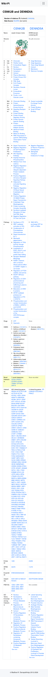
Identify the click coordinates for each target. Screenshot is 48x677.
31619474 (23, 327)
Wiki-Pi (5, 3)
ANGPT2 (14, 397)
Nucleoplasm (17, 69)
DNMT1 (13, 440)
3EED (13, 587)
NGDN (23, 482)
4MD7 (22, 587)
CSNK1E (14, 430)
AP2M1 (13, 399)
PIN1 (19, 494)
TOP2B (24, 539)
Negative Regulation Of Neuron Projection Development (37, 147)
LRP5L (22, 474)
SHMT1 (20, 525)
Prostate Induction (37, 603)
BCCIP (22, 403)
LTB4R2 (14, 476)
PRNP (19, 508)
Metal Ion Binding (19, 133)
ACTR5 (20, 393)
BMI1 (23, 405)
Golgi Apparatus (36, 63)
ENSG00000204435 (17, 573)
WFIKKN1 (14, 553)
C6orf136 (23, 407)
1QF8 (21, 585)
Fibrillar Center (18, 63)
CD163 (18, 414)
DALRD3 (19, 436)
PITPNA (24, 494)
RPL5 (23, 519)
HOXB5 (13, 466)
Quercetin (16, 323)
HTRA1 (24, 466)
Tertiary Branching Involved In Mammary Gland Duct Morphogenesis (37, 642)
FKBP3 (13, 454)
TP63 (23, 541)
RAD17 (21, 512)
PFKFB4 (18, 492)
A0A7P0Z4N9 (33, 579)
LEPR (13, 474)
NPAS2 (13, 486)
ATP (14, 321)
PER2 (13, 492)
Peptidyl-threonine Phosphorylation (19, 159)
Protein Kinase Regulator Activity (19, 116)
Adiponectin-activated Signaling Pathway (19, 184)
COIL (22, 422)
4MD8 (13, 589)
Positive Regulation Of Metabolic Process (19, 645)
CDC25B (14, 416)
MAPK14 (14, 478)
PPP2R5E (21, 504)
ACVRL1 (14, 395)
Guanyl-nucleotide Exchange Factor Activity (36, 103)
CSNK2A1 (21, 430)
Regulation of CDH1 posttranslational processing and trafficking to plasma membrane (19, 283)
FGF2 (17, 452)
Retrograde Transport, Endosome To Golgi (37, 153)
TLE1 (25, 537)
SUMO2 (14, 533)
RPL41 (18, 519)
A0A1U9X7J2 (15, 579)
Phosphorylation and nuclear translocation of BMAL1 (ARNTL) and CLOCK (20, 304)
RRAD (20, 521)
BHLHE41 (14, 405)
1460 (13, 561)
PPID (23, 496)
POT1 (19, 496)
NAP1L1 (14, 482)
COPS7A (14, 426)
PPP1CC (14, 500)
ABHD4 (13, 391)
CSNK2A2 (14, 432)
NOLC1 (18, 484)
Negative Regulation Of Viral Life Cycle (19, 217)
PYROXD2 (14, 512)
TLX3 (13, 539)
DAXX (24, 436)
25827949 (16, 351)
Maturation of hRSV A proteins (19, 290)
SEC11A (24, 523)
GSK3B (24, 462)
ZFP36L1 (20, 383)
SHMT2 (13, 527)
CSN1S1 (19, 428)
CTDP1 (13, 434)
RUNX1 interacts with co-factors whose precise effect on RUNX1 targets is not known (20, 264)
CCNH (13, 414)
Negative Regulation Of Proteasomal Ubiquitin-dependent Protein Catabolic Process (19, 170)
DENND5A (36, 28)
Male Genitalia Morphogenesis (36, 608)
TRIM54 (14, 543)
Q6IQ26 (40, 579)
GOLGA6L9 (38, 391)
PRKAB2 (20, 506)
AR (43, 389)
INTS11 (13, 470)
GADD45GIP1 (20, 456)
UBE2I (24, 545)
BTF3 (18, 407)
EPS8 (13, 446)
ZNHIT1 (24, 557)
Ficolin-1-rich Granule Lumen (18, 96)
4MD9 (17, 589)
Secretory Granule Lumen (19, 88)
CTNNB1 (19, 434)
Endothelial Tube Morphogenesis (18, 203)
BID (19, 405)
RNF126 (23, 515)
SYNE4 (19, 533)
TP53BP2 (18, 541)
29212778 (40, 329)
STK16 (24, 531)
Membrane (34, 69)
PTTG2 (19, 510)
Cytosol (15, 73)
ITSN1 (22, 470)
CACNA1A (14, 409)
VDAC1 (13, 549)
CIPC (13, 422)
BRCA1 (13, 407)
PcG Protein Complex (17, 84)
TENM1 (19, 535)
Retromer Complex (37, 71)
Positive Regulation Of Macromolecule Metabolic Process (19, 629)
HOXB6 (19, 466)
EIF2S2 (13, 444)
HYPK (13, 468)
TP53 (13, 541)
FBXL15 (14, 450)
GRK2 (19, 462)
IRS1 (18, 470)
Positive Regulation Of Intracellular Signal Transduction (37, 617)
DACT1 (13, 436)
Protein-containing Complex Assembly (19, 207)
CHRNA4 (19, 420)
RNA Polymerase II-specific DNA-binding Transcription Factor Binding (20, 138)
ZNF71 (13, 557)
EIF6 (21, 444)
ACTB (19, 391)
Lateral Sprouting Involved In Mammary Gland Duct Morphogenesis (37, 598)
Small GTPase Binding (35, 110)
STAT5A (14, 531)
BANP (18, 403)
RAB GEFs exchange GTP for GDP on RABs (37, 224)
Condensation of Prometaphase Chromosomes (18, 230)
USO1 (17, 547)
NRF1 (23, 486)
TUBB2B (14, 545)
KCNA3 (20, 381)
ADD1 (19, 395)
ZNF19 (13, 555)
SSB (24, 529)
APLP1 (19, 399)
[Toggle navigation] (43, 3)
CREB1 (13, 428)
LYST (21, 476)
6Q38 (13, 591)
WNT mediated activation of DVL (18, 225)
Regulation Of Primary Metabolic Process (19, 601)
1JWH (17, 585)
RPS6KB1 (14, 521)
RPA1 (22, 517)
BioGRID (16, 21)
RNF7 (13, 517)
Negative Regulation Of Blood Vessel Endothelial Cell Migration (19, 191)
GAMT (13, 458)
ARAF (24, 399)
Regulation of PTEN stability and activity (19, 272)
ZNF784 (18, 557)
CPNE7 (20, 426)
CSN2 (24, 428)
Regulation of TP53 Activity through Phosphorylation (19, 244)
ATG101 (17, 401)
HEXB (13, 464)
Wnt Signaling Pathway (17, 155)
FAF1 (17, 448)
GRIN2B (14, 462)
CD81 (22, 414)
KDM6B (13, 472)
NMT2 (13, 484)
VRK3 (24, 549)
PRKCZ (13, 508)
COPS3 (19, 424)
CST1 (20, 432)
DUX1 (13, 442)
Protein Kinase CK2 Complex (19, 78)
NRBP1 (19, 486)
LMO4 (18, 474)
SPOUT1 (14, 529)
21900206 (31, 18)
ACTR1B (14, 393)
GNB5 (18, 460)
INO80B (24, 468)
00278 (13, 567)
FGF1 (13, 452)
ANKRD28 (21, 397)
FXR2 (13, 456)
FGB (23, 450)
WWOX (20, 553)
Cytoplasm (16, 71)
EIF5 (18, 444)
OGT (12, 490)
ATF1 (13, 401)
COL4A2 (14, 424)
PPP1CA (14, 498)
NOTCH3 (23, 484)
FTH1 (18, 454)
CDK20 (13, 418)
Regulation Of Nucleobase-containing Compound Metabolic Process (19, 637)
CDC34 (19, 416)
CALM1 (21, 409)
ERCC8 (23, 446)
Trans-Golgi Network (37, 65)
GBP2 (18, 458)
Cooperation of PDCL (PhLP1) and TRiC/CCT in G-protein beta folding (19, 251)
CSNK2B (19, 28)
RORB (18, 517)
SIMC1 (19, 527)
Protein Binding (18, 113)
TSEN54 (19, 543)
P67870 (13, 581)
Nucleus (16, 67)
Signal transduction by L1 (19, 235)
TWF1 (19, 545)
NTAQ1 (13, 488)
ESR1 (13, 448)
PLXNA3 (14, 496)
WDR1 (13, 551)
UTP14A (22, 547)
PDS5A (17, 490)
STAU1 (19, 531)
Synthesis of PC (18, 222)
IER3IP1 (18, 468)
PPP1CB (20, 498)
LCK (22, 472)
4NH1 (21, 589)
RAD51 (13, 515)
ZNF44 (24, 555)
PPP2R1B (21, 502)
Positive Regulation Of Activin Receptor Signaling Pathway (19, 178)
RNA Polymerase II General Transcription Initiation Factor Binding (37, 625)
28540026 (16, 345)
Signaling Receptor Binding (19, 110)
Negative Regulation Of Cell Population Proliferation (19, 149)
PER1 (22, 490)
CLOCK (17, 422)
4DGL (17, 587)
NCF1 (19, 482)
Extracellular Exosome (17, 92)
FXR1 (22, 454)
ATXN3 (23, 401)
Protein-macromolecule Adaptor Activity (18, 125)
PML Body (16, 81)
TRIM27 (14, 383)
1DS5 (13, 585)
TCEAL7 (14, 535)
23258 (31, 561)
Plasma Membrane (19, 75)
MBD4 (20, 478)
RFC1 (18, 515)
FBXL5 (19, 450)
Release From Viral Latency (19, 163)
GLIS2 (13, 460)
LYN (18, 476)
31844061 (22, 363)
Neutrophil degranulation (17, 239)
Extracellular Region (19, 65)
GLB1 (22, 458)
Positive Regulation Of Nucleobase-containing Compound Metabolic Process (19, 617)
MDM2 (24, 478)
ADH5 (23, 395)
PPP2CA (20, 500)
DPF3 (18, 440)
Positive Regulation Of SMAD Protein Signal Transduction (19, 198)
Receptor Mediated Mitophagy (19, 257)
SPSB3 (20, 529)
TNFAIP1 (18, 539)
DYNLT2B (19, 442)
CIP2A (13, 379)
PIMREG (14, 494)
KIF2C (19, 472)
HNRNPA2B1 (20, 464)
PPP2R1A (14, 502)
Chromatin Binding (19, 101)
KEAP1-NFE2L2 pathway (18, 276)
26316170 (16, 369)
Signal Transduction (19, 145)
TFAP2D (20, 537)
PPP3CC (14, 506)
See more (14, 649)
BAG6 (13, 403)
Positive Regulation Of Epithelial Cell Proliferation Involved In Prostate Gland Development (37, 651)
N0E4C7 (23, 579)
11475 (31, 567)
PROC (23, 508)
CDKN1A (19, 418)
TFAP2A (14, 537)
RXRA (25, 521)
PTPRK (13, 510)
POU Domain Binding (35, 612)
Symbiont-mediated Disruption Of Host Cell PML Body (19, 212)
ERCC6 (18, 446)
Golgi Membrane (36, 61)
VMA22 (19, 549)
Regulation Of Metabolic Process (19, 624)
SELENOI (14, 525)
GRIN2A (23, 460)
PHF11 (24, 492)
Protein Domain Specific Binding (18, 120)
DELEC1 (14, 438)
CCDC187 (14, 411)
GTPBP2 (14, 381)
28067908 (23, 361)
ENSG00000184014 (35, 573)
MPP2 (23, 480)
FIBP (21, 452)
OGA (22, 488)
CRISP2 (18, 379)
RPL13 (13, 519)
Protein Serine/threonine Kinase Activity (18, 105)
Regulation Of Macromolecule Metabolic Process (19, 607)
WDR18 (18, 551)
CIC (24, 420)
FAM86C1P (23, 448)
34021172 (16, 357)
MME (13, 480)
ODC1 (18, 488)
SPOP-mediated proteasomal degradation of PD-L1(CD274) (19, 296)
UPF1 (13, 547)
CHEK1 (13, 420)
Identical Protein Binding (18, 130)
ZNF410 (18, 555)
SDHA (19, 523)
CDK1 (24, 416)
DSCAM (23, 440)
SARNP (13, 523)
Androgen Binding (36, 605)
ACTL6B (23, 391)
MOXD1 (17, 480)
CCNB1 (20, 411)
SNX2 (23, 527)
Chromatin (16, 61)
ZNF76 (13, 385)
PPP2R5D (14, 504)
